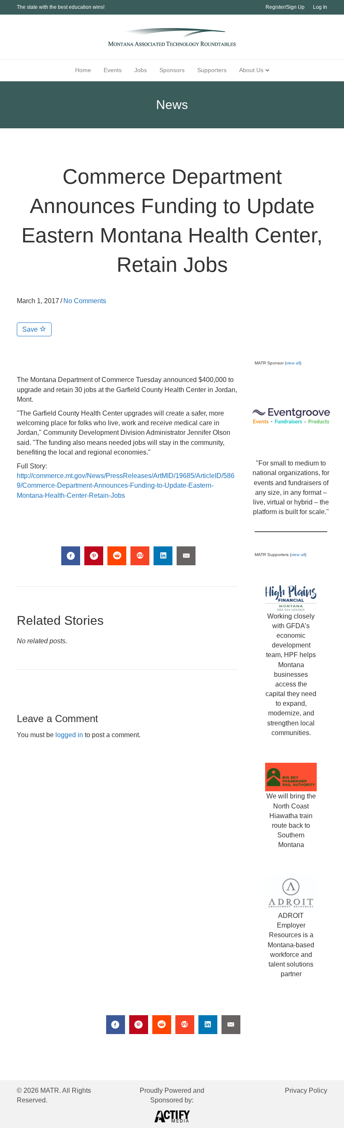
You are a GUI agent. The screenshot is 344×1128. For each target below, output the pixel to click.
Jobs (140, 70)
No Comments (84, 300)
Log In (320, 7)
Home (83, 70)
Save (30, 329)
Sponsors (172, 70)
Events (113, 70)
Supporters (212, 70)
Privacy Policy (306, 1090)
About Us (251, 70)
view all (293, 363)
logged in (69, 734)
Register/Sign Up (285, 7)
